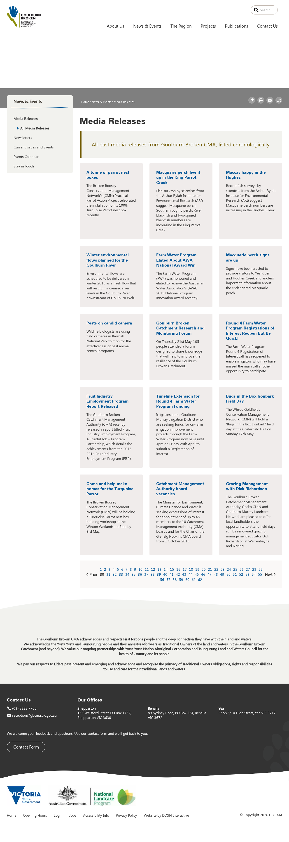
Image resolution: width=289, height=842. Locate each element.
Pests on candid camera (109, 323)
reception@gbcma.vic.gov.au (34, 715)
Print (261, 103)
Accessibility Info (96, 815)
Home (85, 102)
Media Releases (124, 102)
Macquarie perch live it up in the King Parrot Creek (178, 177)
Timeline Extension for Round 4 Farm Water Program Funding (178, 401)
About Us (115, 26)
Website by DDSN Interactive (166, 815)
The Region (181, 26)
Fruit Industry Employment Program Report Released (107, 401)
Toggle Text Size (279, 103)
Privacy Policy (126, 815)
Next (268, 574)
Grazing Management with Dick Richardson (247, 486)
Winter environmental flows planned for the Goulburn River (107, 260)
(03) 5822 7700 (24, 708)
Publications (236, 26)
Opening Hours (35, 815)
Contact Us (267, 26)
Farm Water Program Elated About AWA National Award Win (176, 260)
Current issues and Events (34, 147)
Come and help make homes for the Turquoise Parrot (109, 488)
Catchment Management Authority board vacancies (180, 488)
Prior (93, 574)
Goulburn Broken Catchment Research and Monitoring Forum (180, 328)
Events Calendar (26, 156)
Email (270, 103)
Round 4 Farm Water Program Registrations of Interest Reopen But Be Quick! (250, 331)
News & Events (147, 26)
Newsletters (23, 137)
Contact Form (26, 747)
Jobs (72, 815)
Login (58, 815)
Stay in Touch (24, 166)
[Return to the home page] (24, 26)
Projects (208, 26)
